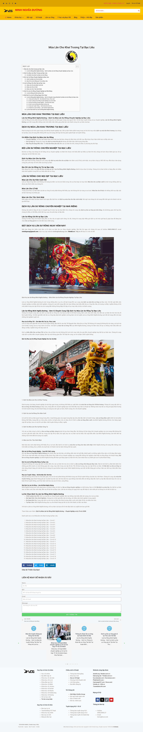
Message (25, 603)
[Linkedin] (6, 3)
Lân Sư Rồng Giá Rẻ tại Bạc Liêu (35, 93)
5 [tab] (72, 664)
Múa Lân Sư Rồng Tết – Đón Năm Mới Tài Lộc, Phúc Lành (42, 99)
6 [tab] (74, 664)
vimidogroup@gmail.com (30, 231)
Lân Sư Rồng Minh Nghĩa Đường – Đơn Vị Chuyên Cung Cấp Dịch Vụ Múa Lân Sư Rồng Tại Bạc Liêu (52, 97)
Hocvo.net (109, 682)
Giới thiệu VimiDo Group (77, 694)
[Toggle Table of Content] (76, 66)
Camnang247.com (99, 682)
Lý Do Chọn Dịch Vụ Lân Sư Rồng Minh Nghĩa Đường (40, 109)
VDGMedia (115, 726)
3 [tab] (69, 664)
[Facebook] (12, 3)
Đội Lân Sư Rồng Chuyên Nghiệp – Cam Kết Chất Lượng (41, 102)
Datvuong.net (97, 676)
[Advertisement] (71, 32)
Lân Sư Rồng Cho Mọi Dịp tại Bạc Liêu (34, 83)
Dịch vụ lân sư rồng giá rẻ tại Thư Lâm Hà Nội (84, 635)
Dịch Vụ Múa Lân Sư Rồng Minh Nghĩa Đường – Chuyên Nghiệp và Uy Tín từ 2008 (61, 511)
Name (24, 583)
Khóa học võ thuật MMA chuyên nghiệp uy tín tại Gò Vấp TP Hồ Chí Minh (34, 644)
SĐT (23, 589)
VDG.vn (102, 684)
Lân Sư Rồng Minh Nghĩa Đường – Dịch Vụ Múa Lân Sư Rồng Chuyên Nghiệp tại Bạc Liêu (50, 71)
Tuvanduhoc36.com (99, 686)
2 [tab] (67, 664)
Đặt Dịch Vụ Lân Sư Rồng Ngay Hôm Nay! (35, 95)
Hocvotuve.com (110, 678)
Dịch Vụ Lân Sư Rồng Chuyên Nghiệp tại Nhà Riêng (38, 91)
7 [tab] (75, 664)
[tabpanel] (33, 642)
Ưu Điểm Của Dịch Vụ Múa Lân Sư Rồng (37, 75)
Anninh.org (96, 674)
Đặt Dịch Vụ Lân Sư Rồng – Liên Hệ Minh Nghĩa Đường (41, 107)
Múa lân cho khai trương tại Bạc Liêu (34, 69)
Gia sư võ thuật (136, 3)
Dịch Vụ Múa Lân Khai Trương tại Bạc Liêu (35, 73)
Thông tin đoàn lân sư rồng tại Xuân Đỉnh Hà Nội (59, 635)
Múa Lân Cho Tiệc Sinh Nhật (34, 89)
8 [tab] (77, 664)
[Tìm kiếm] (139, 11)
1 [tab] (66, 664)
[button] (114, 3)
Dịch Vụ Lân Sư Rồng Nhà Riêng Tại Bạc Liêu (39, 104)
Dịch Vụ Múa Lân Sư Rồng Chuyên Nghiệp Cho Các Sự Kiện (42, 100)
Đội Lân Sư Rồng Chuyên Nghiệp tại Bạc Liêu (36, 77)
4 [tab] (71, 664)
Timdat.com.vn (107, 676)
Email (23, 596)
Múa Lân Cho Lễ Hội (32, 87)
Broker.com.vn (105, 674)
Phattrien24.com (98, 680)
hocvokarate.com (98, 678)
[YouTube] (15, 3)
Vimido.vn (71, 231)
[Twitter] (3, 3)
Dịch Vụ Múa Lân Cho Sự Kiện (34, 79)
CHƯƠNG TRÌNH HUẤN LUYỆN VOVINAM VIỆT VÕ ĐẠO (109, 644)
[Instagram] (9, 3)
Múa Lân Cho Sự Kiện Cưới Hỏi (35, 85)
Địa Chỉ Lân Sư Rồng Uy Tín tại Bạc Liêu (37, 81)
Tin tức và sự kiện (46, 699)
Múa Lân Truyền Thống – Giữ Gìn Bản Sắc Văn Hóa (40, 106)
